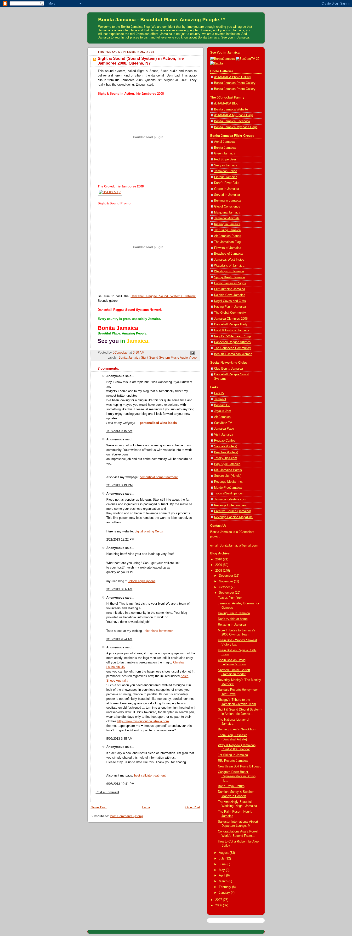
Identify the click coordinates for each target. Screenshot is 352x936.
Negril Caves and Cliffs (230, 301)
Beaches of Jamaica (228, 253)
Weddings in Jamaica (229, 271)
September (227, 592)
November (226, 581)
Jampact (220, 399)
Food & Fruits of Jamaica (231, 330)
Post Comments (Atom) (126, 816)
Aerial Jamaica (224, 141)
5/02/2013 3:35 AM (119, 738)
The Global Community (230, 312)
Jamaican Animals (226, 218)
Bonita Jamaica (225, 147)
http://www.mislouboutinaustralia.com (143, 721)
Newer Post (99, 807)
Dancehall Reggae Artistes (232, 342)
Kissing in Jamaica (227, 224)
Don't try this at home (233, 619)
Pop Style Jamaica (227, 464)
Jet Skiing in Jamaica (233, 755)
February (225, 887)
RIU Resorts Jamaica (233, 760)
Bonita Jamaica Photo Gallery (234, 83)
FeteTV (219, 393)
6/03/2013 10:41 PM (120, 784)
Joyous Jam (222, 411)
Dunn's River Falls (226, 183)
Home (146, 807)
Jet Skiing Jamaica (227, 230)
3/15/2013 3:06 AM (119, 589)
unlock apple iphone (141, 581)
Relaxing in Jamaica (232, 624)
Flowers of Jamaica (227, 248)
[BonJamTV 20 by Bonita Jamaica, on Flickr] (247, 58)
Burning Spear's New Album (237, 729)
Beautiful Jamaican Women (233, 354)
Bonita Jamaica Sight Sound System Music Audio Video (158, 357)
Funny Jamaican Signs (230, 283)
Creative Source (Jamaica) (232, 511)
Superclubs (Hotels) (227, 475)
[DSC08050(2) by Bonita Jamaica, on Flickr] (110, 192)
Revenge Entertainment (230, 505)
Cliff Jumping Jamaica (229, 289)
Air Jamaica (222, 417)
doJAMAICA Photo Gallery (232, 77)
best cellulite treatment (150, 775)
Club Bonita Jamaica (228, 368)
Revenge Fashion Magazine (233, 517)
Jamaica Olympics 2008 (231, 318)
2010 (219, 559)
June (223, 864)
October (225, 587)
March (223, 881)
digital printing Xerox (149, 531)
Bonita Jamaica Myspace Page (235, 127)
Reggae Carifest (225, 440)
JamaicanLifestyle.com (230, 499)
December (226, 575)
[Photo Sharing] (222, 58)
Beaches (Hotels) (226, 452)
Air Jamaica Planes (227, 236)
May (222, 870)
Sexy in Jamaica (225, 165)
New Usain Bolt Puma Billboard (239, 766)
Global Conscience (227, 206)
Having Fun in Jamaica (230, 306)
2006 (219, 905)
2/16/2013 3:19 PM (119, 485)
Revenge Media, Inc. (228, 481)
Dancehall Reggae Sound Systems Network (163, 296)
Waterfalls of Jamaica (229, 265)
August (224, 852)
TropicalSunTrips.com (229, 493)
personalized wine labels (158, 423)
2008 (219, 570)
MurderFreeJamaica (228, 487)
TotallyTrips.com (225, 458)
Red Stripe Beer (225, 159)
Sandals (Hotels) (225, 446)
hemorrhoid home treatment (159, 477)
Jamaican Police (225, 171)
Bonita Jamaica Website (231, 109)
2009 (219, 565)
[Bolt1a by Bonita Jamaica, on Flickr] (216, 63)
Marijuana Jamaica (227, 212)
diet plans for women (159, 631)
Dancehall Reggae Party (231, 324)
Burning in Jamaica (227, 200)
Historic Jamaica (225, 177)
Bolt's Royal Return (231, 786)
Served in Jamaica (227, 195)
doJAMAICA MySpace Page (233, 115)
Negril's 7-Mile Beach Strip (232, 336)
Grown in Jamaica (226, 189)
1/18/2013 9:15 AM (119, 431)
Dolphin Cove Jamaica (229, 295)
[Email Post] (192, 353)
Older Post (192, 807)
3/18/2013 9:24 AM (119, 639)
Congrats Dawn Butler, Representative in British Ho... (236, 776)
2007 (219, 900)
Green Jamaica (224, 153)
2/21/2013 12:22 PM (120, 539)
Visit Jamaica (223, 434)
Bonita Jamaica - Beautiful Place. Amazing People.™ (162, 19)
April (222, 875)
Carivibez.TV (223, 423)
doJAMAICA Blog (226, 103)
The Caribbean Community (232, 348)
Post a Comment (107, 792)
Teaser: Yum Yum (230, 597)
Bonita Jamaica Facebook (232, 121)
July (222, 858)
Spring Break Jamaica (229, 277)
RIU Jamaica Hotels (228, 470)
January (225, 892)
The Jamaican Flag (227, 242)
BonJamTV (222, 405)
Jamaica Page (224, 428)
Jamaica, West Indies (229, 259)
